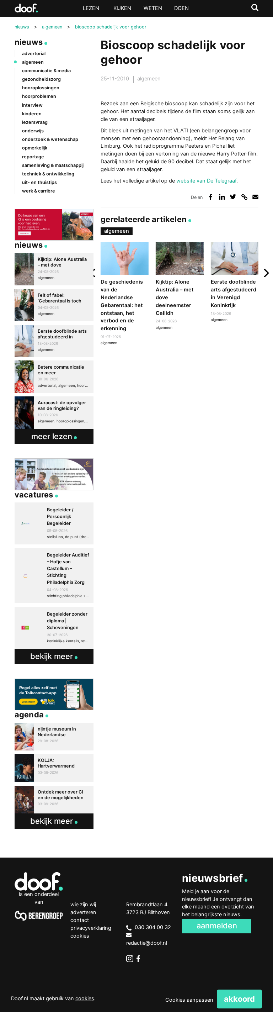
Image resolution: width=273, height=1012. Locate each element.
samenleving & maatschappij (53, 165)
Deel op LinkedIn (222, 197)
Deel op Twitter (233, 197)
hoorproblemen (39, 96)
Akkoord (239, 998)
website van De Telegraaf (206, 181)
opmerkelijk (34, 148)
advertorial (34, 53)
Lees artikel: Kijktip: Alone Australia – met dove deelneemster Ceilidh (179, 286)
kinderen (32, 113)
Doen (181, 8)
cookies (84, 998)
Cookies (79, 936)
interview (32, 105)
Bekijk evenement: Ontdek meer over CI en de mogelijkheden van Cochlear (54, 799)
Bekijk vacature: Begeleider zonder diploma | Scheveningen (54, 628)
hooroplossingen (40, 87)
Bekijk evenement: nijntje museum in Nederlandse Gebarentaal (54, 736)
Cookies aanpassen (189, 1000)
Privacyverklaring (90, 928)
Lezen (91, 8)
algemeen (149, 78)
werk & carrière (38, 191)
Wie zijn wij (83, 904)
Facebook (140, 958)
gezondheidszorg (41, 79)
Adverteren (83, 912)
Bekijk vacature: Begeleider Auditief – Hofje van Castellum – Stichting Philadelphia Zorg (54, 575)
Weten (153, 8)
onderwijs (33, 130)
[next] (265, 273)
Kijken (122, 8)
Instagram (129, 958)
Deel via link (244, 197)
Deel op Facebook (211, 197)
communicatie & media (46, 70)
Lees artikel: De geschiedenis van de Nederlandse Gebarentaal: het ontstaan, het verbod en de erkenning (124, 294)
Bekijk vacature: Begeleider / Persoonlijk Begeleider (54, 523)
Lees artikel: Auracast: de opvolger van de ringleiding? (54, 412)
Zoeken (254, 7)
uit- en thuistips (39, 182)
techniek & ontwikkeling (48, 173)
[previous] (93, 273)
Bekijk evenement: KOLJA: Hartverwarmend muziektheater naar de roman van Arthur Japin (54, 768)
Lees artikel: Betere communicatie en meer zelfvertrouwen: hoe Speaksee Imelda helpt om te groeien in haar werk (54, 376)
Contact (79, 920)
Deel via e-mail (255, 197)
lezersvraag (35, 122)
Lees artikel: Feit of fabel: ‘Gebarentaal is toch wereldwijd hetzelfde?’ (54, 305)
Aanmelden (217, 925)
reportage (33, 156)
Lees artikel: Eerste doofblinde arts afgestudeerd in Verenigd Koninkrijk (234, 283)
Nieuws (29, 42)
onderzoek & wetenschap (50, 139)
